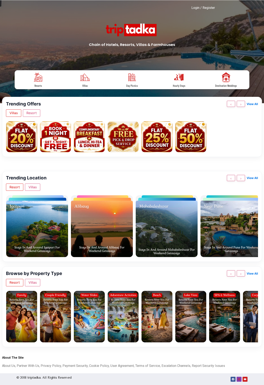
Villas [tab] (13, 113)
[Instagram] (239, 379)
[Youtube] (245, 379)
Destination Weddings (226, 85)
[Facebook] (233, 379)
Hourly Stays (179, 85)
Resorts (38, 85)
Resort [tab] (31, 113)
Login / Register (203, 8)
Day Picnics (132, 85)
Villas (85, 85)
